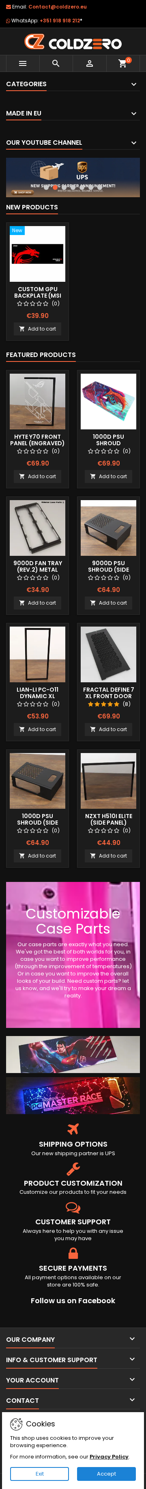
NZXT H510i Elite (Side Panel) (108, 819)
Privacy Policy (109, 1457)
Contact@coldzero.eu (57, 6)
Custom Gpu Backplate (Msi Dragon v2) (37, 295)
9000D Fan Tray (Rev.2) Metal (37, 566)
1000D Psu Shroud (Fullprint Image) (108, 443)
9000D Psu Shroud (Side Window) (108, 569)
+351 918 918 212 (61, 20)
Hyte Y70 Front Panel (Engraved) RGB (37, 443)
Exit (40, 1474)
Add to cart (37, 328)
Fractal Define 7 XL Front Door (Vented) (108, 696)
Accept (106, 1474)
